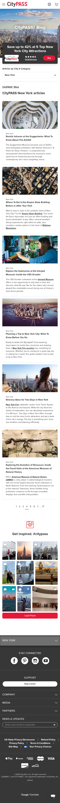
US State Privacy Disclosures (19, 739)
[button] (30, 640)
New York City (12, 404)
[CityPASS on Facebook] (14, 660)
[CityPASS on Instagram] (35, 660)
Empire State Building (32, 213)
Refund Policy (48, 739)
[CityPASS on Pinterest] (24, 660)
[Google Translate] (30, 795)
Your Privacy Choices (40, 746)
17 (43, 506)
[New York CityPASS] (12, 58)
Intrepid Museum (46, 279)
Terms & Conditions (40, 743)
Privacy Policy (16, 743)
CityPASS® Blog (10, 87)
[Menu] (3, 4)
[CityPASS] (17, 4)
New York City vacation (23, 348)
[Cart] (56, 4)
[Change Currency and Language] (49, 4)
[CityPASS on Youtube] (45, 660)
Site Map (13, 746)
